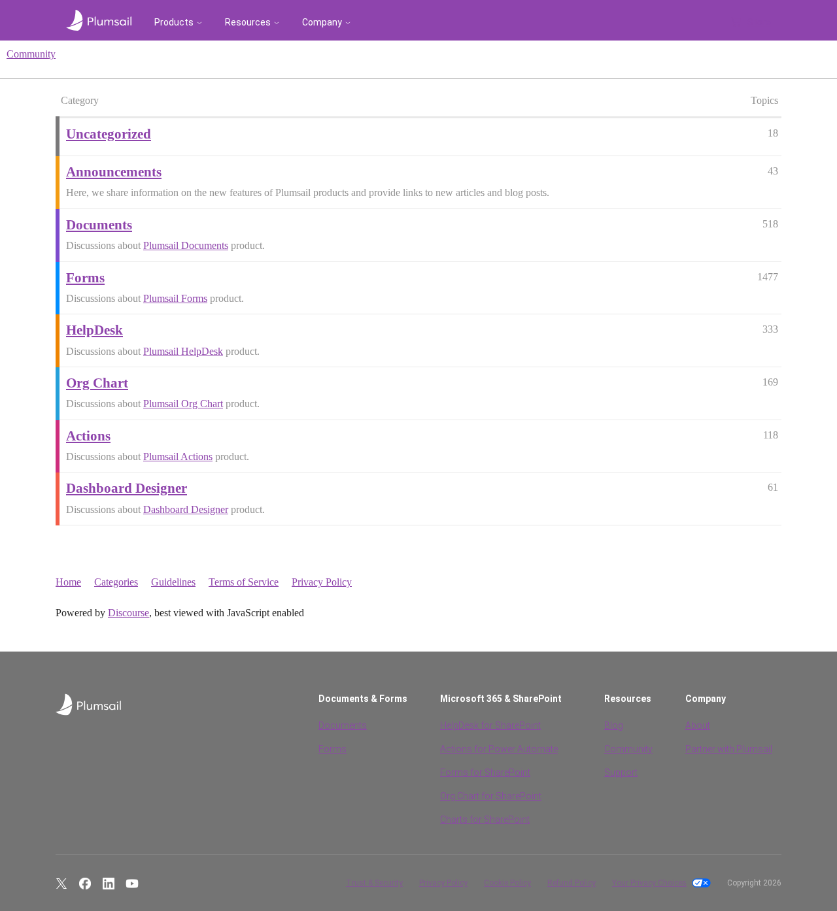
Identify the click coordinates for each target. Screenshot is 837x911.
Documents (342, 725)
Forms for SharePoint (485, 772)
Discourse (128, 612)
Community (31, 53)
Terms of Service (244, 582)
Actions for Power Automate (499, 749)
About (697, 725)
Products (174, 22)
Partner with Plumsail (728, 749)
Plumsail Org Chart (183, 403)
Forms (332, 749)
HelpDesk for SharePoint (490, 725)
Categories (116, 582)
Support (621, 772)
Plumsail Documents (185, 245)
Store (759, 22)
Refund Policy (571, 882)
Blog (613, 725)
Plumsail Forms (175, 298)
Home (68, 582)
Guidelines (173, 582)
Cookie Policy (507, 882)
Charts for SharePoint (485, 819)
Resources (248, 22)
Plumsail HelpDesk (183, 351)
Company (322, 22)
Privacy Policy (322, 582)
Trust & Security (374, 882)
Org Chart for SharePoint (490, 796)
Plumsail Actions (178, 456)
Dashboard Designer (185, 509)
